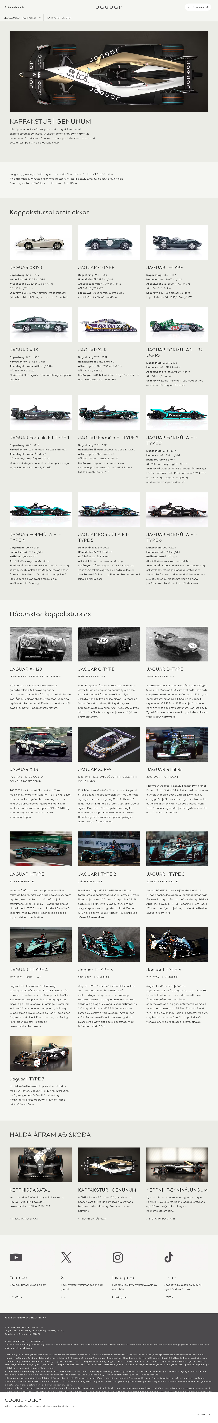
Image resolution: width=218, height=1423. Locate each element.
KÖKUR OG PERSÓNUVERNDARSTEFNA (25, 1317)
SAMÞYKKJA (203, 1414)
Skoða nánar (68, 1406)
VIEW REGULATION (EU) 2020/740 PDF (24, 1341)
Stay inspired (200, 6)
